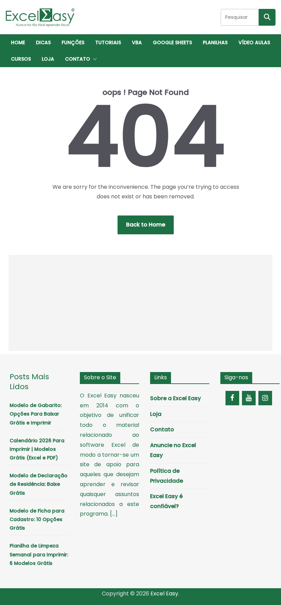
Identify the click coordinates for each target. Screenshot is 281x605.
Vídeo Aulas (254, 42)
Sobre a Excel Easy (175, 398)
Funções (73, 42)
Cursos (21, 58)
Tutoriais (108, 42)
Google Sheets (172, 42)
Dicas (43, 42)
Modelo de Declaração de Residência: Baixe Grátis (39, 484)
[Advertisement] (141, 303)
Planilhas (215, 42)
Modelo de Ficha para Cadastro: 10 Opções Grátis (37, 519)
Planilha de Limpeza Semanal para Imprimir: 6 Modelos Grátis (39, 554)
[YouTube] (249, 398)
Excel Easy (164, 593)
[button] (93, 59)
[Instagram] (265, 398)
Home (18, 42)
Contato (77, 58)
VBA (137, 42)
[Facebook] (232, 398)
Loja (48, 58)
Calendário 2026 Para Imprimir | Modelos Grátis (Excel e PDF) (37, 449)
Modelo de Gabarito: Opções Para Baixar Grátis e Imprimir (36, 414)
